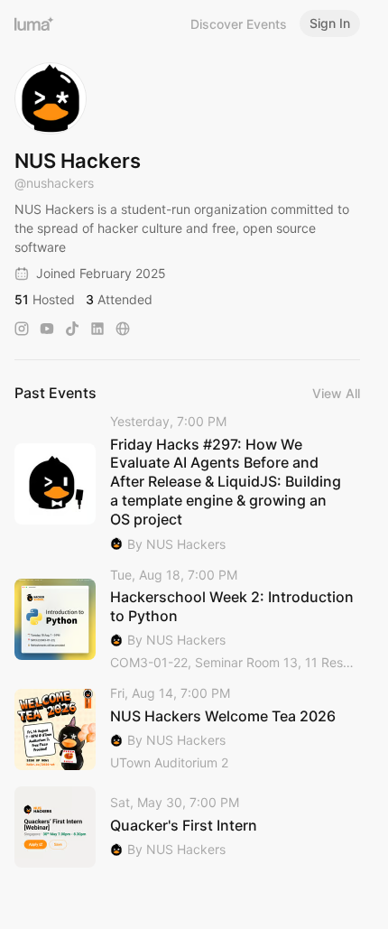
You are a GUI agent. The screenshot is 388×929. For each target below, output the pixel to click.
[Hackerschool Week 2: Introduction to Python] (187, 620)
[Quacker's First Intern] (187, 827)
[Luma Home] (34, 23)
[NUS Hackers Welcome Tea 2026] (187, 729)
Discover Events (238, 24)
